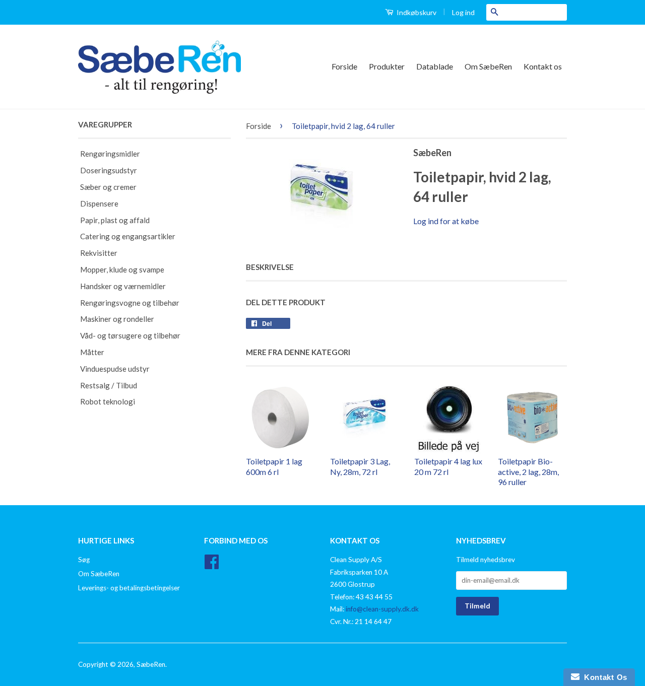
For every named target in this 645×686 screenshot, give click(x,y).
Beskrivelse (270, 266)
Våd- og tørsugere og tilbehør (130, 335)
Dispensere (99, 203)
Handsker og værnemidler (123, 286)
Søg (84, 560)
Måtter (92, 352)
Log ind (463, 12)
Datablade (434, 66)
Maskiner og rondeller (117, 318)
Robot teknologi (107, 401)
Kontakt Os (603, 677)
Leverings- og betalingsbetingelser (129, 588)
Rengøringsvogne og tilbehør (129, 302)
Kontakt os (543, 66)
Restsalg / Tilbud (108, 385)
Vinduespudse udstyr (115, 368)
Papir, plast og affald (115, 220)
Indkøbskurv (415, 12)
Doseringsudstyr (108, 170)
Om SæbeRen (488, 66)
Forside (344, 66)
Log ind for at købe (446, 221)
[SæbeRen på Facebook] (211, 565)
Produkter (387, 66)
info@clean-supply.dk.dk (382, 609)
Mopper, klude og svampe (122, 269)
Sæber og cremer (108, 186)
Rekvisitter (98, 252)
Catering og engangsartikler (127, 236)
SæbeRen (151, 664)
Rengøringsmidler (110, 153)
